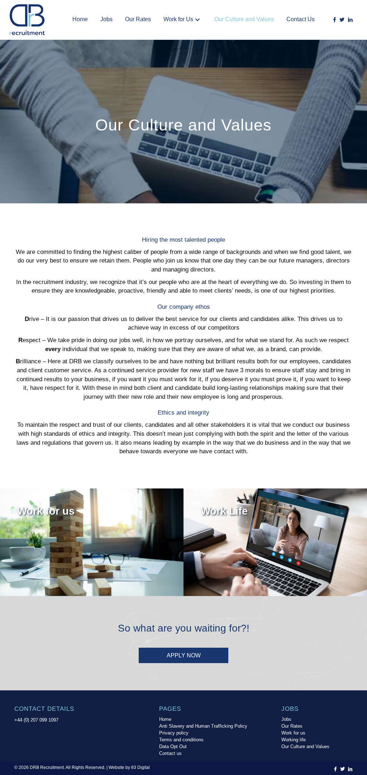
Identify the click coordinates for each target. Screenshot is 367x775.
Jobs (286, 719)
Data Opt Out (173, 746)
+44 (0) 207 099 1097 (36, 720)
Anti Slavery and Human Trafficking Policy (203, 726)
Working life (293, 739)
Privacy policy (174, 733)
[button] (197, 19)
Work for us (293, 733)
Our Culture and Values (305, 746)
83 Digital (140, 767)
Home (165, 719)
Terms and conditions (181, 739)
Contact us (170, 753)
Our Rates (291, 726)
